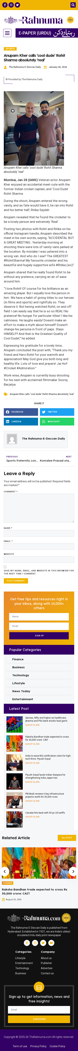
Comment (11, 491)
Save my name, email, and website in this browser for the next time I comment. (39, 572)
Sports (10, 48)
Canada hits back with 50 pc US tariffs (45, 812)
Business (7, 883)
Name (8, 528)
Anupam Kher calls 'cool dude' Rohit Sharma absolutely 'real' (42, 394)
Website (9, 554)
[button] (73, 5)
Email (8, 541)
